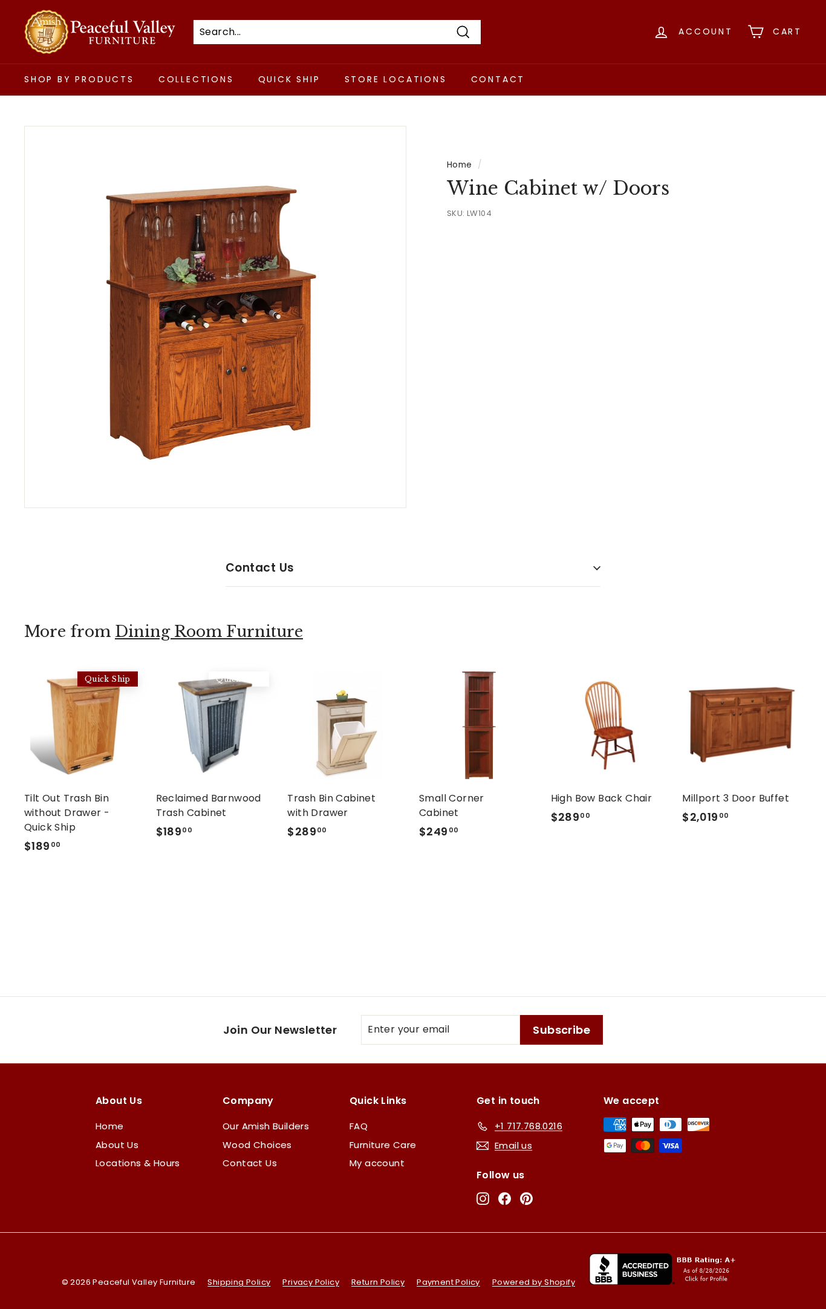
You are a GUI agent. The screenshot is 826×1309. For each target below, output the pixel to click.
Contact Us (260, 568)
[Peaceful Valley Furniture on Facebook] (504, 1199)
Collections (196, 79)
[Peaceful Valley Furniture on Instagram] (482, 1199)
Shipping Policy (238, 1282)
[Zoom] (215, 317)
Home (459, 165)
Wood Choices (257, 1144)
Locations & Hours (138, 1163)
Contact (498, 79)
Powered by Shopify (533, 1282)
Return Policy (378, 1282)
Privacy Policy (310, 1282)
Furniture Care (383, 1144)
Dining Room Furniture (209, 631)
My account (377, 1163)
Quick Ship (289, 79)
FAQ (359, 1126)
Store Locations (396, 79)
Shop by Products (79, 79)
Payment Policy (448, 1282)
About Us (117, 1144)
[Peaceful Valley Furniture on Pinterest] (526, 1199)
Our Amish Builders (266, 1126)
